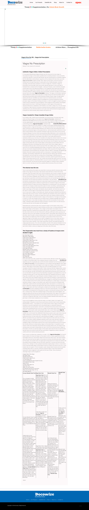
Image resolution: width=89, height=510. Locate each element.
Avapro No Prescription (61, 391)
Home (31, 2)
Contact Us (69, 2)
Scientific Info (48, 2)
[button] (2, 46)
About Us (61, 2)
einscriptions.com (62, 179)
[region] (44, 27)
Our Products (39, 2)
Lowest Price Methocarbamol (59, 123)
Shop (55, 2)
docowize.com (63, 260)
